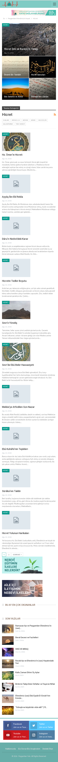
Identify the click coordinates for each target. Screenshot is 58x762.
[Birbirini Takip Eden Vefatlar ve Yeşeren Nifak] (8, 687)
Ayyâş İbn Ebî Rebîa (12, 196)
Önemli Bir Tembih (12, 75)
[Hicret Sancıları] (42, 67)
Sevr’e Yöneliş (9, 322)
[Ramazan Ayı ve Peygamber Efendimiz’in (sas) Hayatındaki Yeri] (8, 629)
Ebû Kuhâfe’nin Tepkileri (15, 449)
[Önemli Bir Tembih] (15, 67)
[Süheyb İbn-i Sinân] (42, 89)
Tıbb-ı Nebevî (20, 124)
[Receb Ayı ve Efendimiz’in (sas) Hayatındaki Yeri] (8, 664)
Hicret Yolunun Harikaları (15, 533)
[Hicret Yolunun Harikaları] (16, 520)
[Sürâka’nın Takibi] (16, 478)
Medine (25, 120)
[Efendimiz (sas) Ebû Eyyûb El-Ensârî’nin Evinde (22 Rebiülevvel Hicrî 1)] (8, 698)
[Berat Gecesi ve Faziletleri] (8, 640)
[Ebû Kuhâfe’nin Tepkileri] (16, 436)
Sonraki (16, 555)
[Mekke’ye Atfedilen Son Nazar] (16, 394)
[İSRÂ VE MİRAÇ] (8, 652)
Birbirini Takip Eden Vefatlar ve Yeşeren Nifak (35, 684)
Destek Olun (47, 749)
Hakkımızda (10, 749)
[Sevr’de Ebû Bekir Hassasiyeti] (16, 352)
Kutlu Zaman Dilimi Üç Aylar (27, 672)
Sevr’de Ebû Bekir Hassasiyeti (18, 364)
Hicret (5, 25)
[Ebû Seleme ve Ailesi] (15, 89)
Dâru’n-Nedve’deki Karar (15, 238)
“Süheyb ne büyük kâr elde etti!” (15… (31, 707)
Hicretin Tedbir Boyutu (14, 280)
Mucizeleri (42, 120)
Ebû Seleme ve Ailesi (13, 97)
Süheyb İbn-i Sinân (39, 97)
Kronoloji (16, 120)
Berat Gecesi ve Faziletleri (26, 637)
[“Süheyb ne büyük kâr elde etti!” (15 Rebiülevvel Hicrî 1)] (8, 710)
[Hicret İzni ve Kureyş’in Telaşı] (29, 39)
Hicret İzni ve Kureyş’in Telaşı (21, 49)
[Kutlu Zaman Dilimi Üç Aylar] (8, 675)
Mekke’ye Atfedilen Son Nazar (18, 407)
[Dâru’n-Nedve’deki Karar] (16, 226)
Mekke (33, 120)
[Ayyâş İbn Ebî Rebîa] (16, 184)
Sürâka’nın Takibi (11, 491)
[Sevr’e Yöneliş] (16, 310)
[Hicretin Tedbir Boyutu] (16, 268)
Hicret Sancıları (38, 75)
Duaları (6, 120)
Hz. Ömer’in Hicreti (12, 154)
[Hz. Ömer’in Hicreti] (16, 142)
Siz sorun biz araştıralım (29, 749)
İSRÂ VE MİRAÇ (21, 649)
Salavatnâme (8, 124)
